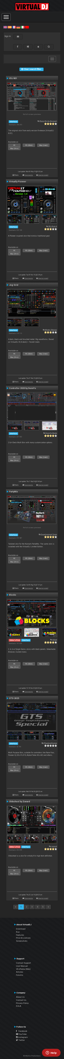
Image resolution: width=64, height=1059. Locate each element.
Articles (19, 972)
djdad (54, 640)
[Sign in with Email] (18, 36)
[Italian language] (22, 27)
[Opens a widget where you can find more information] (51, 1053)
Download (20, 929)
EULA (18, 1006)
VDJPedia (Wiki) (23, 969)
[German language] (18, 27)
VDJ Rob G (52, 226)
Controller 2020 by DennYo (22, 388)
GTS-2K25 (14, 698)
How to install (43, 175)
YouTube (22, 1034)
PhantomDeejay (50, 743)
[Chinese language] (27, 27)
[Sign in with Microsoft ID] (28, 46)
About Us (20, 997)
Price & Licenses (23, 938)
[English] (5, 27)
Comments (29, 175)
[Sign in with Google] (49, 46)
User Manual (22, 966)
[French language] (14, 27)
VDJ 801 (13, 78)
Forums (19, 975)
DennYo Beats (51, 433)
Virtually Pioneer (17, 181)
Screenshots (21, 941)
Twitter (21, 1040)
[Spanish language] (9, 27)
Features (20, 935)
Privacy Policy (22, 1003)
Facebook (22, 1031)
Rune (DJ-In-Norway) (48, 121)
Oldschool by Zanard (19, 801)
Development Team (49, 534)
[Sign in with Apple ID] (38, 46)
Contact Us (21, 1000)
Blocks (12, 595)
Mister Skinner (51, 330)
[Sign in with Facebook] (17, 46)
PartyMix (13, 491)
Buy (18, 932)
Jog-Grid (13, 285)
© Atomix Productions (32, 1056)
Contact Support (23, 963)
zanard (54, 846)
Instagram (23, 1037)
